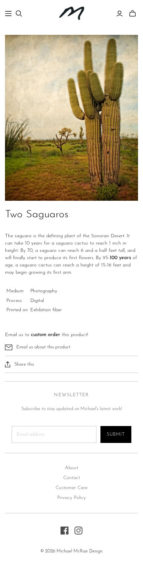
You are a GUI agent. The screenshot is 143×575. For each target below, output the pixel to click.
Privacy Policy (71, 497)
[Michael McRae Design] (71, 13)
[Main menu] (8, 13)
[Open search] (19, 13)
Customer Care (71, 487)
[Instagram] (78, 531)
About (71, 468)
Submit (116, 434)
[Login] (119, 13)
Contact (71, 477)
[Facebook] (65, 531)
